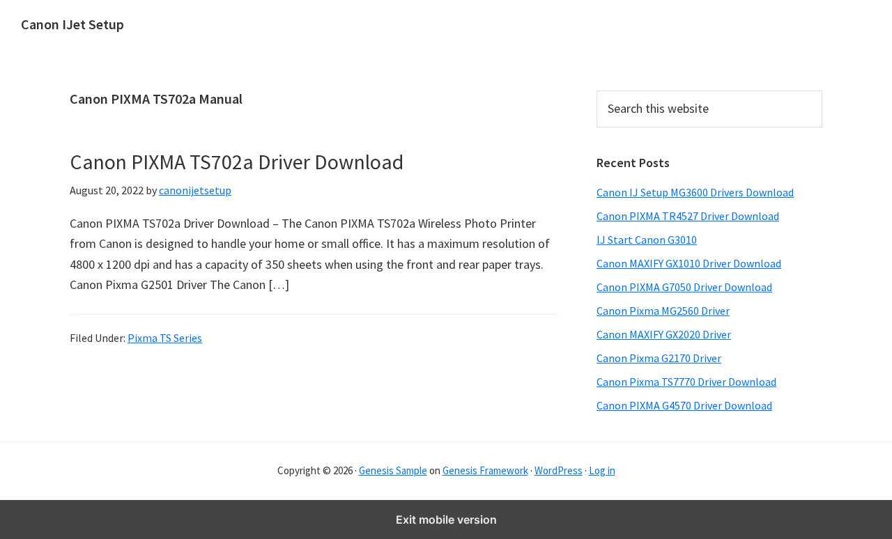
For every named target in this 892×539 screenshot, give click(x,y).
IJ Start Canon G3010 (647, 240)
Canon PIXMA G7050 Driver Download (684, 287)
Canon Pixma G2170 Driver (659, 358)
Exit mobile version (446, 519)
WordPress (559, 470)
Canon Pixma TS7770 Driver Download (686, 382)
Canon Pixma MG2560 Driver (663, 311)
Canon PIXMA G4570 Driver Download (684, 405)
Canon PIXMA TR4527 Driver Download (688, 216)
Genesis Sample (393, 470)
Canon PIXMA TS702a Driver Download (236, 161)
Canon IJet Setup (72, 24)
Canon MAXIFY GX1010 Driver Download (689, 263)
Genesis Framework (485, 470)
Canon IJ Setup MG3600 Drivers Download (695, 192)
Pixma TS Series (165, 338)
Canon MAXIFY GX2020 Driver (664, 334)
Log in (602, 470)
